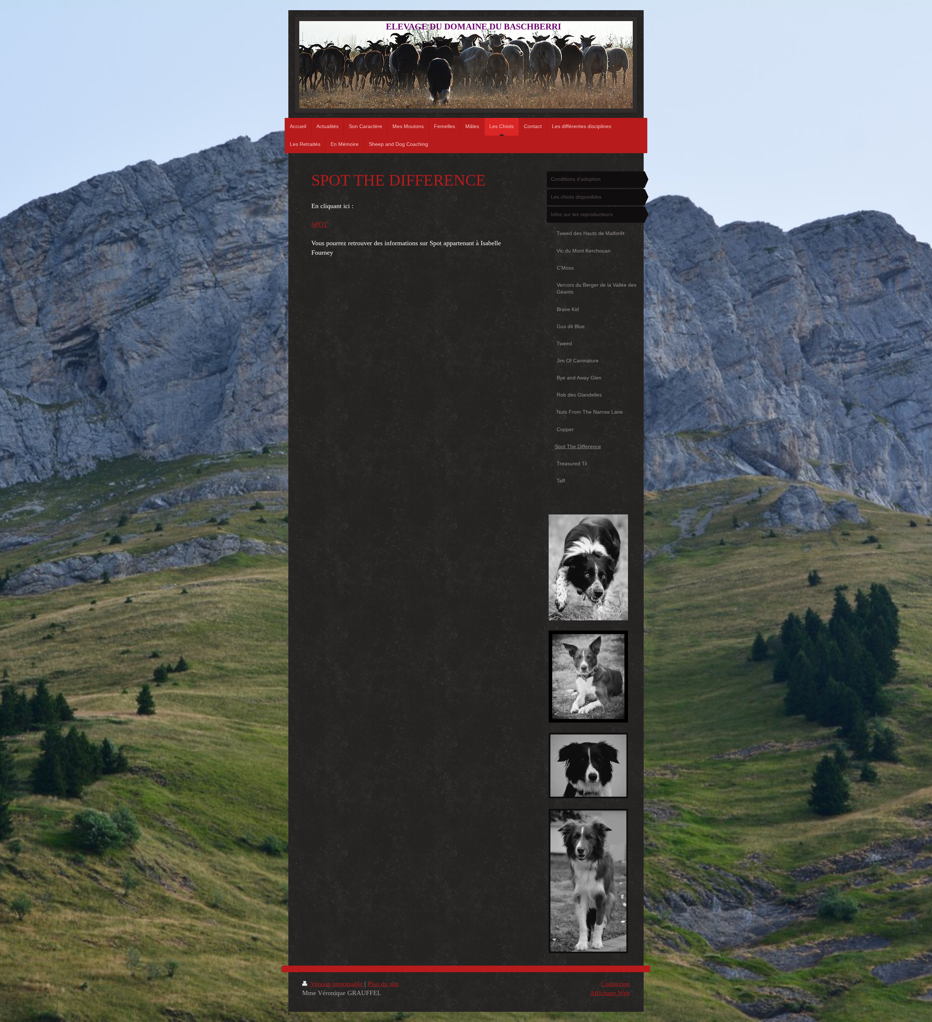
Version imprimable (336, 983)
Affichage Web (610, 993)
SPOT (319, 224)
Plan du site (383, 983)
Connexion (615, 983)
